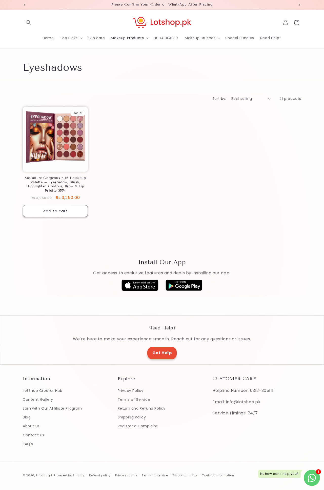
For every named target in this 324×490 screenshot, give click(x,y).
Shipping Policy (132, 417)
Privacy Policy (131, 390)
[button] (28, 22)
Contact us (33, 434)
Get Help (162, 353)
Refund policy (100, 475)
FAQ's (28, 443)
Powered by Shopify (69, 475)
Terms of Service (134, 399)
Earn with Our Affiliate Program (52, 408)
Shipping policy (185, 475)
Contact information (218, 475)
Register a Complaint (138, 426)
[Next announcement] (299, 5)
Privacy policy (126, 475)
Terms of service (155, 475)
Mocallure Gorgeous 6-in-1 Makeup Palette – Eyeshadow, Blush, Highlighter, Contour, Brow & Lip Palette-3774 (55, 184)
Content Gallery (38, 399)
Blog (27, 417)
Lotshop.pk (44, 475)
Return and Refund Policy (142, 408)
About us (31, 426)
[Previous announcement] (24, 5)
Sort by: (219, 98)
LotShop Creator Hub (42, 390)
